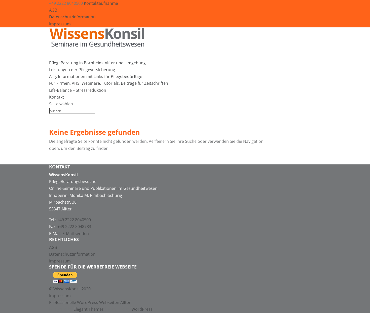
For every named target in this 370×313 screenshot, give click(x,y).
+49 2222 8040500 (74, 219)
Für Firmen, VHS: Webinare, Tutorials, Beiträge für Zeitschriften (108, 83)
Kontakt (56, 97)
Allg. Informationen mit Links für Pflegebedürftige (95, 76)
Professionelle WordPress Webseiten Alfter (90, 302)
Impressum (60, 24)
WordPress (142, 309)
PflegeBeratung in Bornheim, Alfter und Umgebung (97, 63)
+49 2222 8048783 (74, 226)
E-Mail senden (75, 233)
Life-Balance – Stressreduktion (77, 90)
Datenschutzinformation (72, 17)
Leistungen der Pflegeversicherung (82, 69)
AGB (53, 10)
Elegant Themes (88, 309)
